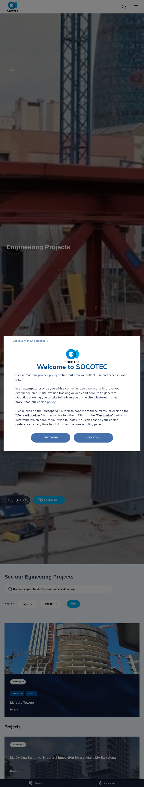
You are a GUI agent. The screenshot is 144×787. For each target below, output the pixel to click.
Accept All (93, 437)
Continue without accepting (29, 341)
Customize (51, 437)
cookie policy (46, 402)
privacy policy (48, 375)
